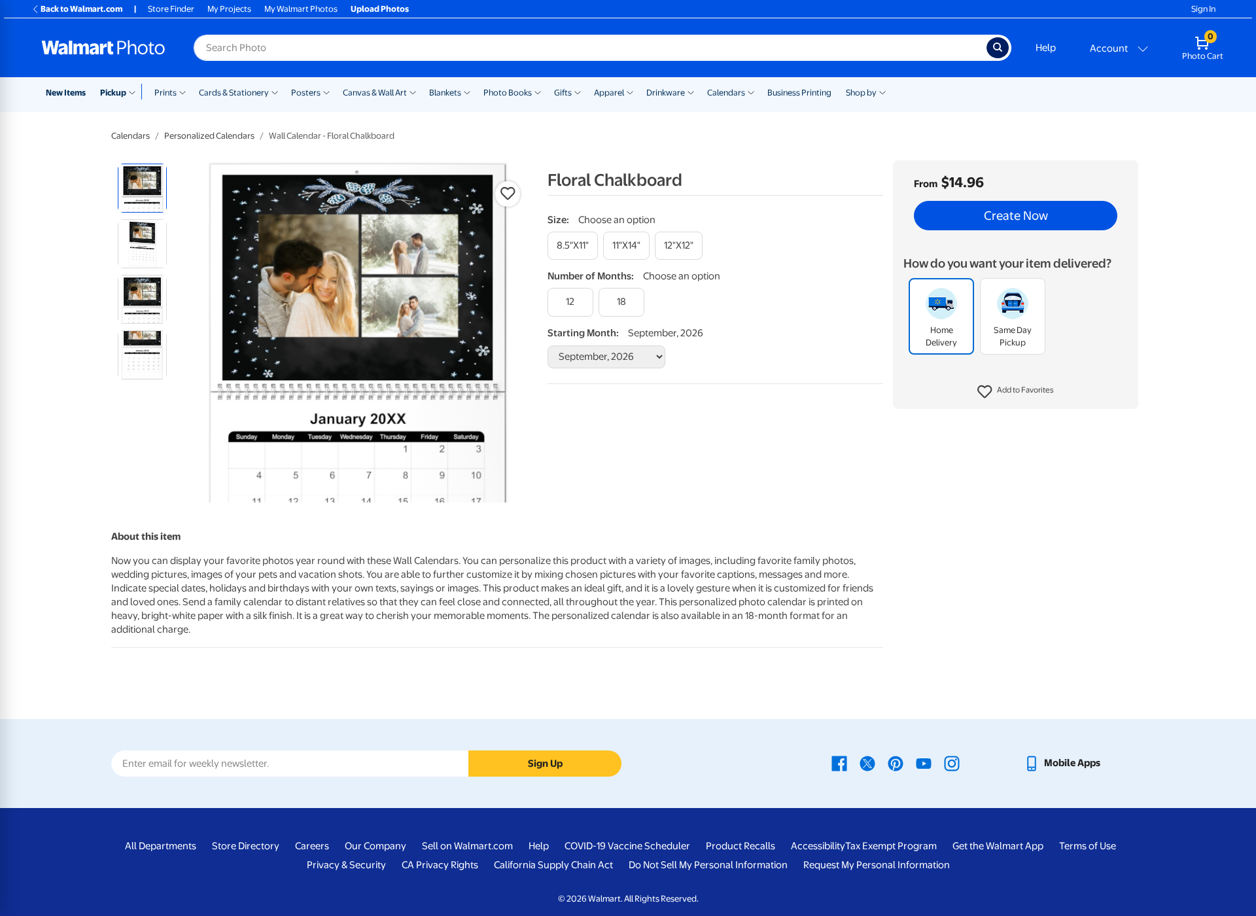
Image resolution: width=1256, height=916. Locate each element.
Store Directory (245, 846)
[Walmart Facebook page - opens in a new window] (839, 763)
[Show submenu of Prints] (182, 91)
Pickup (113, 92)
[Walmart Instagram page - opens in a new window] (952, 763)
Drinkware (665, 92)
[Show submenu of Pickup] (135, 91)
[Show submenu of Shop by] (882, 91)
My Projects (229, 9)
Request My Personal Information (876, 865)
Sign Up (545, 763)
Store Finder (171, 9)
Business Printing (799, 92)
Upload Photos (380, 9)
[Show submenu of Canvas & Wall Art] (413, 91)
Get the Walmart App (997, 846)
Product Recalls (740, 846)
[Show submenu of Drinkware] (691, 91)
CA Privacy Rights (440, 865)
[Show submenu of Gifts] (578, 91)
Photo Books (507, 92)
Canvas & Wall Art (375, 92)
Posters (306, 92)
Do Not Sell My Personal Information (708, 865)
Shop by (861, 92)
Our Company (375, 846)
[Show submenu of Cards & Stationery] (275, 91)
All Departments (160, 846)
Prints (165, 92)
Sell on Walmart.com (467, 846)
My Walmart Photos (301, 9)
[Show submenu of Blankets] (467, 91)
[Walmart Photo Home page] (103, 48)
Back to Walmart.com (81, 9)
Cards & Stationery (234, 92)
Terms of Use (1087, 846)
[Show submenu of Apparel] (630, 91)
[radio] (142, 188)
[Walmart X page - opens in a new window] (867, 763)
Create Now (1016, 216)
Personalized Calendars (209, 136)
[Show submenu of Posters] (326, 91)
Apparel (609, 92)
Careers (312, 846)
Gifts (563, 92)
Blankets (445, 92)
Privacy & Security (346, 865)
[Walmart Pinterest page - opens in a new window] (895, 763)
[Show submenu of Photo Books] (538, 91)
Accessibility (818, 846)
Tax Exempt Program (891, 846)
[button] (1015, 392)
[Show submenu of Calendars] (751, 91)
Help (1046, 48)
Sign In (1203, 9)
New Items (66, 92)
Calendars (726, 92)
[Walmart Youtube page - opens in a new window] (924, 763)
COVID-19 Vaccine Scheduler (627, 846)
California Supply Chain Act (553, 865)
